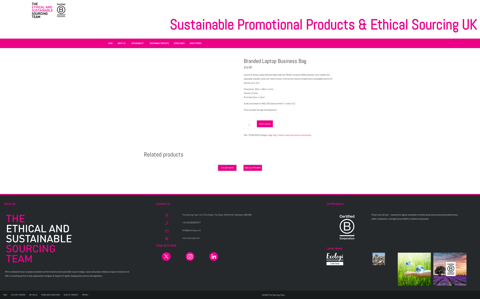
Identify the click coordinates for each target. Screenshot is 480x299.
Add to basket (265, 123)
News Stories (195, 43)
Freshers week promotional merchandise (294, 135)
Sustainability (138, 43)
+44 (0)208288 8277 (191, 222)
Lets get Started (18, 295)
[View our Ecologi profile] (334, 259)
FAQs (5, 295)
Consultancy (179, 43)
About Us (121, 43)
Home (110, 43)
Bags (270, 135)
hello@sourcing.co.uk (191, 230)
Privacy (85, 295)
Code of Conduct (71, 295)
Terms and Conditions (50, 295)
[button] (122, 43)
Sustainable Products (159, 43)
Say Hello (33, 295)
